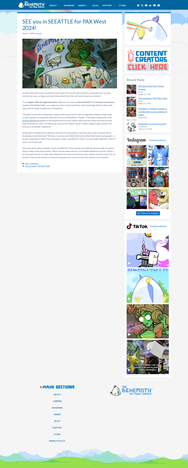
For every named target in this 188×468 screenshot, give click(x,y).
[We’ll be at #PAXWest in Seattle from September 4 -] (158, 177)
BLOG (95, 5)
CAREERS (57, 401)
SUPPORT (107, 5)
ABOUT (53, 5)
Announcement (31, 166)
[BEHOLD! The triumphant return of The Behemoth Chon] (137, 177)
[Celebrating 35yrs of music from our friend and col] (137, 199)
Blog (27, 164)
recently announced (30, 120)
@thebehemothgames (157, 140)
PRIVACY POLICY (57, 441)
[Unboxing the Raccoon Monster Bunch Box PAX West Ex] (137, 155)
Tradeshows (34, 164)
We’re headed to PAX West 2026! (152, 98)
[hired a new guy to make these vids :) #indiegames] (158, 199)
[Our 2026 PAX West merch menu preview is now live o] (158, 155)
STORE (122, 5)
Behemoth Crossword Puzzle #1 (152, 124)
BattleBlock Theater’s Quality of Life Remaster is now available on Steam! (152, 111)
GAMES (82, 5)
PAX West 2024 (44, 166)
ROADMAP (69, 5)
